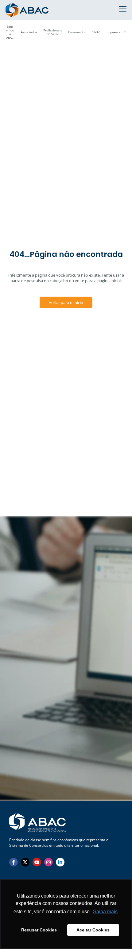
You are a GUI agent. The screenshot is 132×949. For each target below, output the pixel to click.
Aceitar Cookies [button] (93, 929)
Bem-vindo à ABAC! (10, 32)
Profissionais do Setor (52, 32)
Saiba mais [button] (105, 911)
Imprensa (113, 32)
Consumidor (77, 32)
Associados (29, 32)
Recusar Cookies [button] (39, 929)
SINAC (96, 32)
